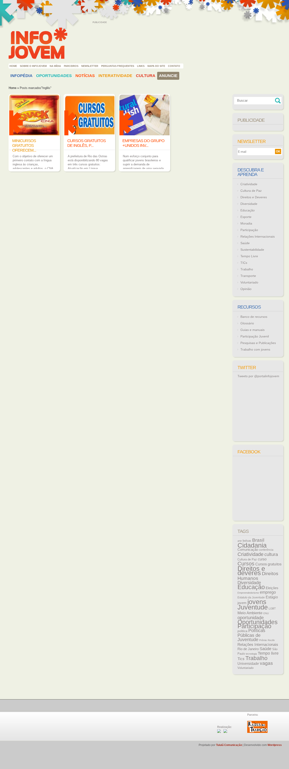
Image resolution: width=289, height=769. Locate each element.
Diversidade (248, 204)
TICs (243, 263)
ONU (266, 613)
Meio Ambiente (250, 613)
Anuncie (168, 75)
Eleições (272, 588)
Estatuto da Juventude (251, 597)
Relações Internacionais (257, 236)
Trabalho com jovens (255, 349)
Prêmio (263, 640)
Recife (271, 640)
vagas (266, 663)
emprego (268, 592)
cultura (271, 554)
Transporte (248, 276)
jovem (242, 603)
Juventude (253, 607)
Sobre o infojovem (33, 66)
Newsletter (89, 66)
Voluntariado (249, 282)
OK (278, 151)
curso (262, 559)
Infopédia (21, 75)
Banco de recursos (253, 317)
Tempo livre (268, 653)
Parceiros (71, 66)
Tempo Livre (249, 256)
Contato (174, 66)
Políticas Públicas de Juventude (251, 635)
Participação (249, 230)
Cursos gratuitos (268, 564)
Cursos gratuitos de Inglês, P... (86, 143)
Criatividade (248, 184)
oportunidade (251, 617)
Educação (247, 210)
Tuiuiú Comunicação (229, 745)
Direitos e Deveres (253, 197)
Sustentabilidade (252, 249)
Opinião (246, 289)
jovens (256, 601)
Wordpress (275, 745)
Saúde (245, 243)
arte (240, 540)
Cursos (246, 564)
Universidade (248, 664)
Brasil (258, 540)
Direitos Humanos (258, 576)
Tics (241, 659)
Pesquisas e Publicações (258, 343)
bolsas (247, 540)
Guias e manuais (252, 330)
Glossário (247, 323)
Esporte (246, 217)
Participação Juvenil (254, 336)
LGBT (272, 608)
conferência (266, 549)
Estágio (272, 597)
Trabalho (246, 269)
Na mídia (55, 66)
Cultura (145, 75)
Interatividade (115, 75)
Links (140, 66)
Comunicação (248, 549)
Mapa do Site (156, 66)
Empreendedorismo (248, 592)
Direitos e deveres (251, 571)
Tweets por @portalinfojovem (258, 376)
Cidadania (252, 545)
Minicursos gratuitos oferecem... (24, 145)
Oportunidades (54, 75)
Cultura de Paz (251, 190)
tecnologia (251, 653)
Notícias (85, 75)
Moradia (246, 223)
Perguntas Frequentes (117, 66)
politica (242, 631)
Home (13, 66)
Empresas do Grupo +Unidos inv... (143, 143)
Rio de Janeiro (248, 649)
